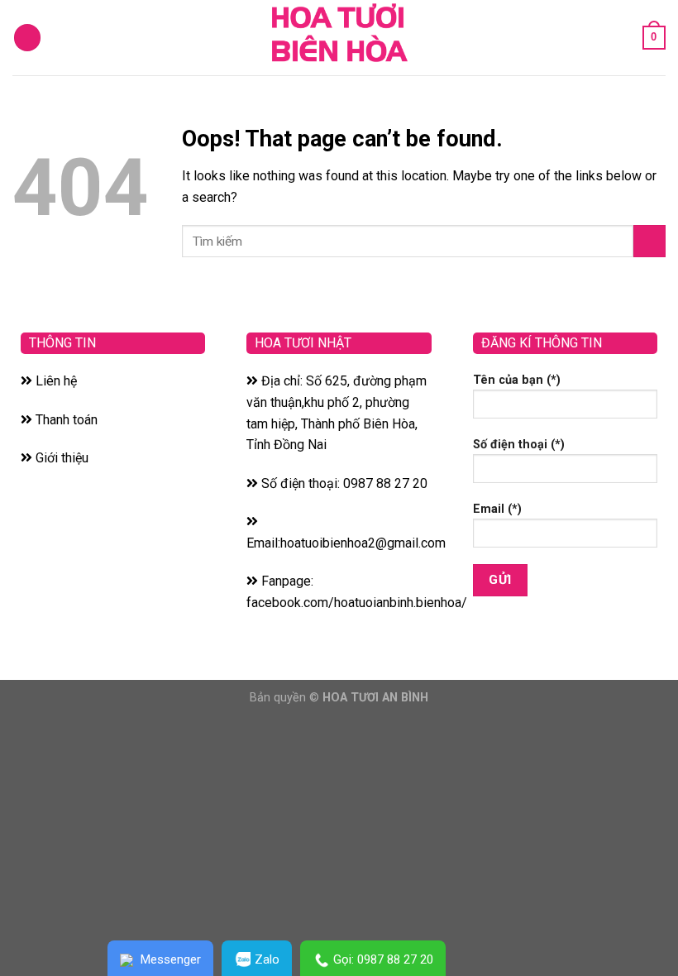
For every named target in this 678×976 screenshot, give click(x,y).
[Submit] (649, 241)
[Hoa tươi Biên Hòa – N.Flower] (339, 37)
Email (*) (497, 509)
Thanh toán (65, 420)
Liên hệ (54, 381)
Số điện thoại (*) (519, 445)
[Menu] (27, 37)
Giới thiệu (60, 458)
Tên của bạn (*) (517, 380)
